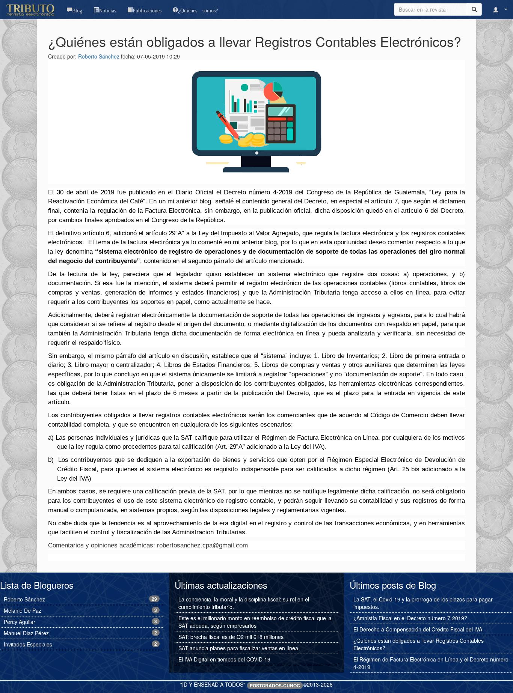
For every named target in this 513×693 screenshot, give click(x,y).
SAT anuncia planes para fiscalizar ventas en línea (238, 648)
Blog (77, 10)
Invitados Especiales (28, 644)
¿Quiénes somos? (198, 10)
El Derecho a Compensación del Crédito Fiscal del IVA (417, 629)
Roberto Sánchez (98, 56)
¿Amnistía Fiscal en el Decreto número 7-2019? (410, 618)
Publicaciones (147, 10)
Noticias (107, 10)
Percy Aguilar (19, 621)
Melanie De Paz (22, 610)
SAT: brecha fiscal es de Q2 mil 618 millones (231, 636)
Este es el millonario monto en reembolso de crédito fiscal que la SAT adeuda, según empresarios (255, 621)
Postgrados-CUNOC (275, 685)
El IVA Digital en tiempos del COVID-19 (224, 659)
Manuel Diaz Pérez (26, 633)
